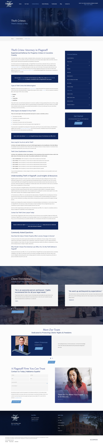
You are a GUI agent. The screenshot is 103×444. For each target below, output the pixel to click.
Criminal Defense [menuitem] (35, 4)
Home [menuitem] (20, 4)
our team (44, 90)
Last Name (31, 375)
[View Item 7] (22, 308)
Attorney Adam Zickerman (26, 128)
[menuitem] (78, 58)
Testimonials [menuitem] (54, 4)
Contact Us (78, 123)
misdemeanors (14, 67)
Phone (12, 378)
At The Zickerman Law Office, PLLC (26, 70)
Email (31, 378)
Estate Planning (61, 425)
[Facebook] (84, 417)
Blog (59, 428)
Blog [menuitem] (61, 4)
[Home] (9, 4)
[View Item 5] (19, 308)
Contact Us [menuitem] (67, 4)
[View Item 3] (15, 308)
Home (59, 417)
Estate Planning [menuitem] (45, 4)
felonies (19, 67)
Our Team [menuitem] (27, 4)
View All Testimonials (18, 311)
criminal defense (33, 88)
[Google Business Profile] (86, 417)
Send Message (16, 401)
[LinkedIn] (88, 417)
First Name (13, 375)
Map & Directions (34, 421)
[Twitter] (91, 417)
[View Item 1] (11, 308)
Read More (38, 348)
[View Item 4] (17, 308)
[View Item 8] (24, 308)
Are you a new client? (14, 382)
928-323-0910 (88, 4)
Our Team (51, 362)
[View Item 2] (13, 308)
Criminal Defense (61, 423)
